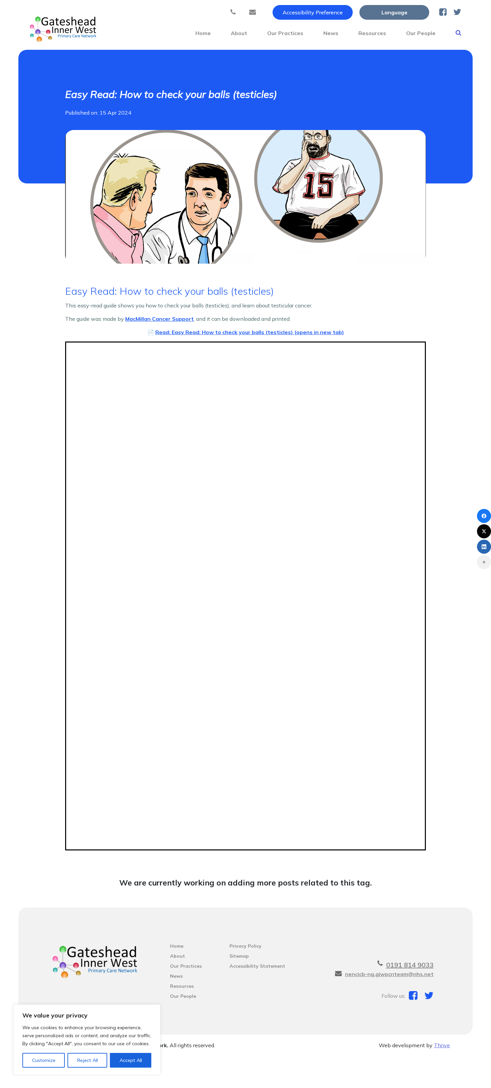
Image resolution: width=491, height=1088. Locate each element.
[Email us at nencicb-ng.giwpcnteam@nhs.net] (254, 12)
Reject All (87, 1060)
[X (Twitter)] (484, 531)
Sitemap (239, 956)
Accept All (131, 1060)
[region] (86, 1039)
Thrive (442, 1045)
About (239, 33)
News (330, 33)
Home (203, 33)
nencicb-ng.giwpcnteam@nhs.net (389, 974)
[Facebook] (484, 516)
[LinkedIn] (484, 547)
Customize (43, 1060)
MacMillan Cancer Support (159, 318)
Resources (372, 33)
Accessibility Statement (257, 966)
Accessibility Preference (313, 12)
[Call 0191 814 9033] (234, 12)
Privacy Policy (245, 946)
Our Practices (285, 33)
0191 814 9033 (410, 965)
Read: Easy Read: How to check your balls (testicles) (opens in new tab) (249, 332)
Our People (421, 33)
